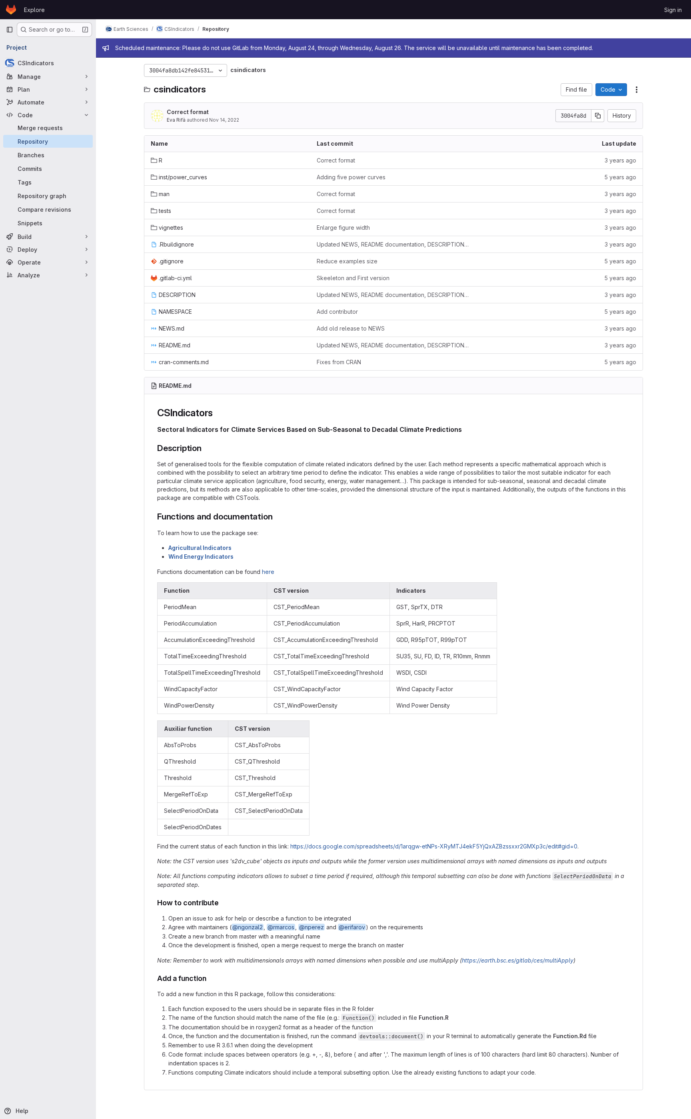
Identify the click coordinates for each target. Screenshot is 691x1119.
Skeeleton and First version (353, 278)
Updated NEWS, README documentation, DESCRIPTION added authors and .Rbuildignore (393, 244)
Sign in (673, 9)
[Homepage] (11, 9)
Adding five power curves (351, 177)
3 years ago (620, 160)
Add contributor (337, 311)
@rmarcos (281, 927)
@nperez (311, 927)
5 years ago (620, 177)
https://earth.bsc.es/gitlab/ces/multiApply (517, 960)
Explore (34, 9)
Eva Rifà (176, 120)
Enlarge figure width (343, 227)
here (268, 571)
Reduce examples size (347, 261)
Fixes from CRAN (339, 362)
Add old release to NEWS (351, 328)
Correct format (188, 111)
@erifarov (352, 927)
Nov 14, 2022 (224, 120)
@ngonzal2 (247, 927)
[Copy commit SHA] (597, 115)
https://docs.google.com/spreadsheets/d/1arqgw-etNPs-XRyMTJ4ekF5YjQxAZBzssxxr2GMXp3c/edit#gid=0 (433, 846)
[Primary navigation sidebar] (9, 29)
